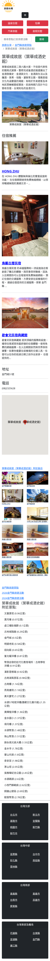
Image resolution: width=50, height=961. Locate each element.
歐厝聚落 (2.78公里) (14, 797)
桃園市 (13, 827)
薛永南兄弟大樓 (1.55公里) (18, 742)
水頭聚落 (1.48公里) (14, 730)
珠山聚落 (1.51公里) (14, 736)
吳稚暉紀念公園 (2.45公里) (18, 772)
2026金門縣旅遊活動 (13, 592)
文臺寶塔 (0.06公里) (14, 613)
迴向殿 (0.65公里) (13, 650)
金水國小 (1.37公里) (14, 718)
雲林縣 (13, 866)
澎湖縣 (13, 939)
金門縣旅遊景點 (23, 45)
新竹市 (13, 833)
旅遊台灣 (6, 45)
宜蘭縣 (36, 821)
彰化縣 (13, 860)
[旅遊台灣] (8, 5)
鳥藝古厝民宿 (11, 263)
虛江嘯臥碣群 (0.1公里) (16, 625)
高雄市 (36, 900)
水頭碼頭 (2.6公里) (14, 779)
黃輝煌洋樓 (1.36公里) (16, 712)
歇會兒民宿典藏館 (14, 335)
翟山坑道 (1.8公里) (14, 754)
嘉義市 (36, 893)
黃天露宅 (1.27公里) (14, 696)
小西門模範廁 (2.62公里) (17, 785)
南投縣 (36, 860)
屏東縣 (13, 906)
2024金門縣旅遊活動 (13, 598)
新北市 (36, 814)
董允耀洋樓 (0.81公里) (16, 656)
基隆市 (13, 821)
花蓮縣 (13, 933)
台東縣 (36, 933)
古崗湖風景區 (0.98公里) (17, 677)
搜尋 (41, 39)
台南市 (13, 900)
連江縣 (13, 945)
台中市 (36, 854)
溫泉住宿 (12, 23)
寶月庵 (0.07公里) (13, 619)
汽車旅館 (12, 31)
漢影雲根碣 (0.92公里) (16, 671)
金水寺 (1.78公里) (13, 748)
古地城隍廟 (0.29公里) (16, 631)
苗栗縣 (13, 854)
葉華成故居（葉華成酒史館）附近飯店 (22, 468)
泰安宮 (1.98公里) (13, 760)
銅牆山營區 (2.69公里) (16, 791)
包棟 (37, 23)
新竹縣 (36, 827)
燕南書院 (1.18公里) (14, 690)
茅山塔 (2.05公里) (13, 766)
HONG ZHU (10, 171)
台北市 (13, 814)
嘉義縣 (13, 893)
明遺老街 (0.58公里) (14, 643)
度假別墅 (37, 31)
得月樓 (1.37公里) (13, 724)
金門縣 (36, 939)
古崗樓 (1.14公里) (13, 684)
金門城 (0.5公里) (13, 637)
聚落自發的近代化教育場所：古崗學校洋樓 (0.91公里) (24, 664)
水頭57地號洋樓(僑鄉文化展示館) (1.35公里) (24, 704)
